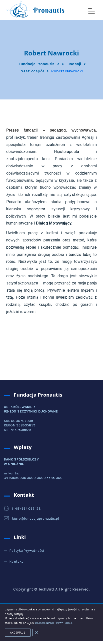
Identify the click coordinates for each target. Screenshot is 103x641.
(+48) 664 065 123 (26, 508)
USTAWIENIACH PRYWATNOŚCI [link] (53, 623)
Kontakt (16, 561)
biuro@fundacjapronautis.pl (35, 518)
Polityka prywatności (26, 551)
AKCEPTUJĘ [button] (17, 632)
